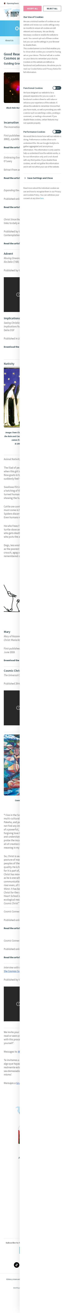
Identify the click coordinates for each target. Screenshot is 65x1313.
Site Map (16, 1288)
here (42, 198)
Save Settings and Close (40, 178)
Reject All (52, 8)
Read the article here (15, 178)
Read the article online (16, 147)
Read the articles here (16, 243)
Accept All (32, 8)
